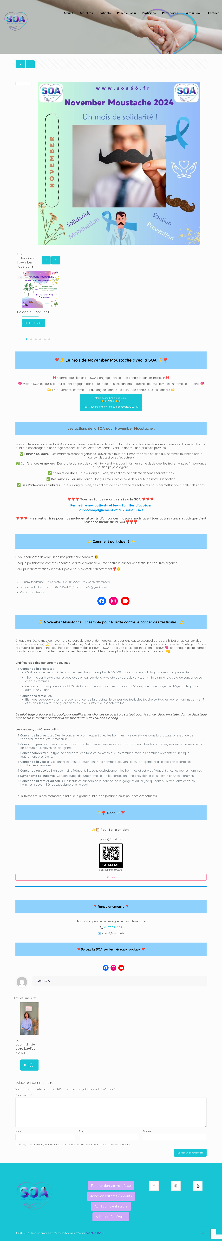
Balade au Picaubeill (33, 312)
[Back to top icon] (203, 1233)
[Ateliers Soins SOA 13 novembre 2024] (219, 1227)
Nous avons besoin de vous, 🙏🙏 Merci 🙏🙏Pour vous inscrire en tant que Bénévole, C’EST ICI (111, 402)
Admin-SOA (43, 980)
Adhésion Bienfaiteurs (111, 1206)
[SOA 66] (16, 21)
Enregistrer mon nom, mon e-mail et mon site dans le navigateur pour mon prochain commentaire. (75, 1144)
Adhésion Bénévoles (111, 1217)
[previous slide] (46, 260)
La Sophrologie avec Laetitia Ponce (25, 1046)
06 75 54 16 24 (113, 927)
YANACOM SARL (95, 1232)
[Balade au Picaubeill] (40, 289)
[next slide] (55, 260)
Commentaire (23, 1095)
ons (111, 877)
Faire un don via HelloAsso (111, 1186)
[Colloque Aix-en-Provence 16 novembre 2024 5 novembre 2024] (3, 1227)
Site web (147, 1131)
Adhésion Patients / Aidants (111, 1196)
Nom (18, 1131)
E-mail (83, 1131)
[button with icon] (154, 1186)
